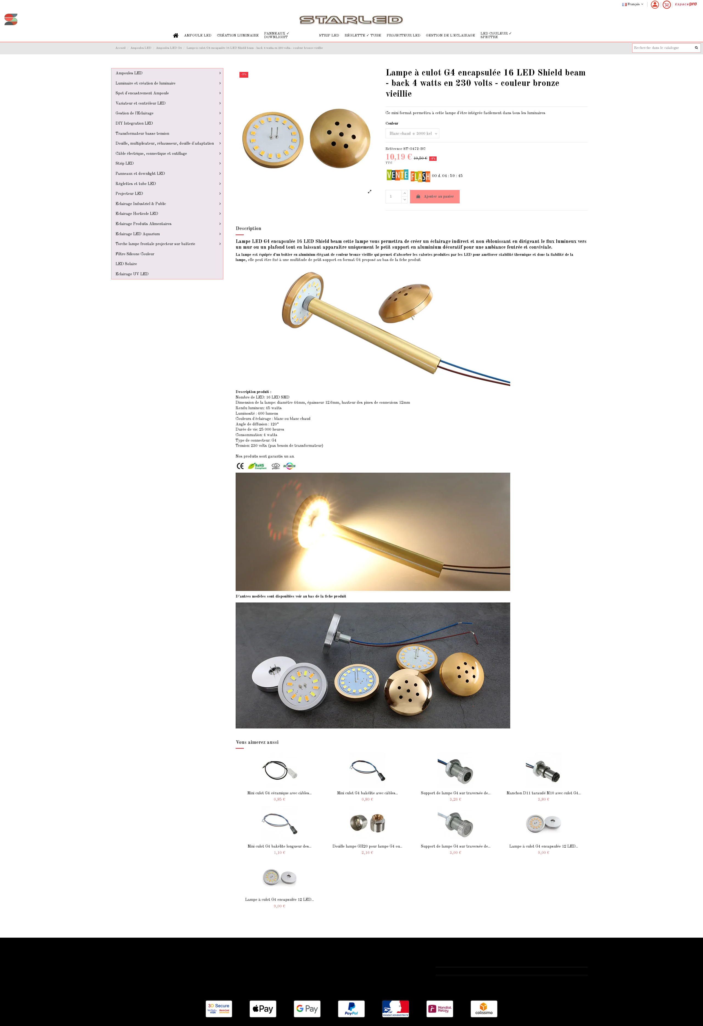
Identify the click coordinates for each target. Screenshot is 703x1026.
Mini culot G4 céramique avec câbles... (279, 793)
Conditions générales (297, 969)
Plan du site (129, 977)
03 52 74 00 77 (455, 971)
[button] (197, 35)
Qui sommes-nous (294, 956)
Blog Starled (130, 969)
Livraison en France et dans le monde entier (157, 956)
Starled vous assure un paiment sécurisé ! (155, 963)
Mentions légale (292, 963)
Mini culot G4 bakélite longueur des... (279, 846)
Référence (394, 149)
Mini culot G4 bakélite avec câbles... (367, 793)
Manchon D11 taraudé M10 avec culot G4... (544, 793)
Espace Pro (128, 983)
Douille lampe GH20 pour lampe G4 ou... (367, 846)
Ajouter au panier (439, 196)
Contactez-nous (292, 977)
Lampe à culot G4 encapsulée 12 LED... (543, 846)
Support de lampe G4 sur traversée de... (455, 793)
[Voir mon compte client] (654, 4)
